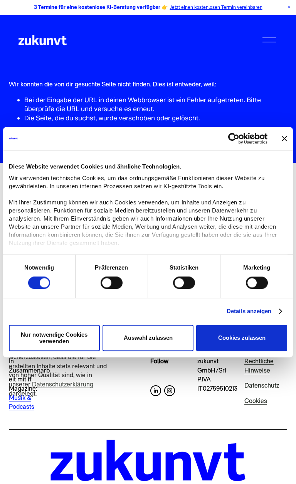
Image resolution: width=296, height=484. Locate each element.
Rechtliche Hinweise (259, 365)
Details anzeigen (249, 311)
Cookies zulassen (242, 338)
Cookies (255, 401)
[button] (289, 7)
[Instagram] (169, 390)
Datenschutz (261, 385)
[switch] (112, 283)
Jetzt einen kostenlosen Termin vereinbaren (216, 7)
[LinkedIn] (155, 390)
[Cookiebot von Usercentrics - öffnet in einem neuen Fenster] (233, 138)
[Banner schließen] (284, 138)
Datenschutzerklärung (62, 384)
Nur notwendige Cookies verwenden (54, 337)
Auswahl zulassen (148, 338)
